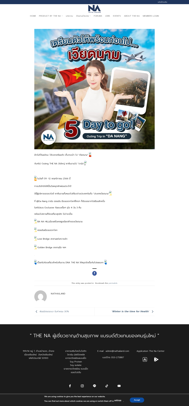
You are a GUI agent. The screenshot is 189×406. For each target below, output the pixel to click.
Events (117, 15)
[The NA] (94, 8)
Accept (137, 400)
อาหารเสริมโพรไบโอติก (75, 351)
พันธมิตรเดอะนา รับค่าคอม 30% (54, 311)
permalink (113, 283)
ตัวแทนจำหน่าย (82, 15)
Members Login (151, 15)
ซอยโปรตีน (76, 372)
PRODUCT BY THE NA (50, 15)
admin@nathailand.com (117, 351)
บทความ (69, 15)
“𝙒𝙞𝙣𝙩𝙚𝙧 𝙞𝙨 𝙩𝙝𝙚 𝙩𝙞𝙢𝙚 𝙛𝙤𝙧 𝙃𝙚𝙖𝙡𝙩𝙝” (131, 311)
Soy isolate (75, 365)
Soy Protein (76, 361)
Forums (98, 15)
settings (117, 400)
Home (33, 15)
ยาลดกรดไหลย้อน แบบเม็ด (76, 368)
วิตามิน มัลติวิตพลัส (76, 354)
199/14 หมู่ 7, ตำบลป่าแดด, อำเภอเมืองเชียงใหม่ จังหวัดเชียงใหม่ (38, 352)
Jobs (107, 15)
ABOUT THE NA (132, 15)
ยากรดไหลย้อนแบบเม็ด (75, 358)
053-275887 (117, 357)
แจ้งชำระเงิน (162, 2)
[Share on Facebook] (94, 273)
